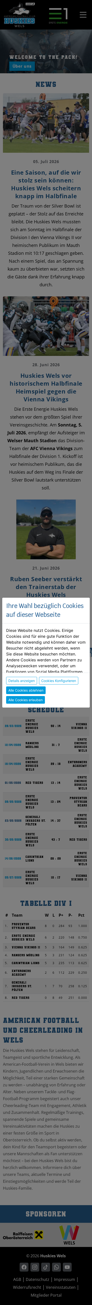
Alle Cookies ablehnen (25, 690)
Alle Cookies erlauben (25, 700)
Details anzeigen (21, 681)
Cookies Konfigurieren (58, 681)
